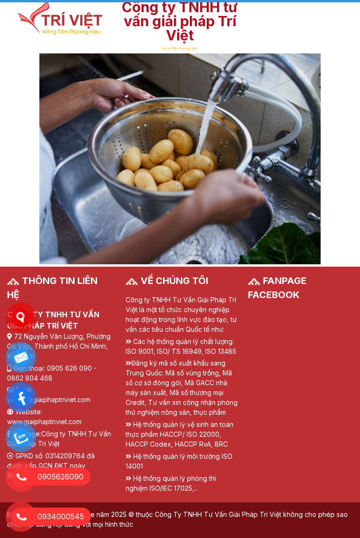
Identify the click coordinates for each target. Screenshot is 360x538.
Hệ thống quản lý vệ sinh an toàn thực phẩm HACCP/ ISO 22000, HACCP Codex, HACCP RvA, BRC (179, 434)
